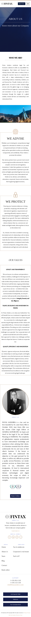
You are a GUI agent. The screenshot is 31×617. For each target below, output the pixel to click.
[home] (7, 4)
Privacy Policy (27, 612)
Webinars (15, 599)
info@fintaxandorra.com (16, 585)
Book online (15, 496)
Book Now (21, 3)
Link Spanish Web (15, 594)
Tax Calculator (15, 604)
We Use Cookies (12, 615)
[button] (28, 3)
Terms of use (19, 615)
